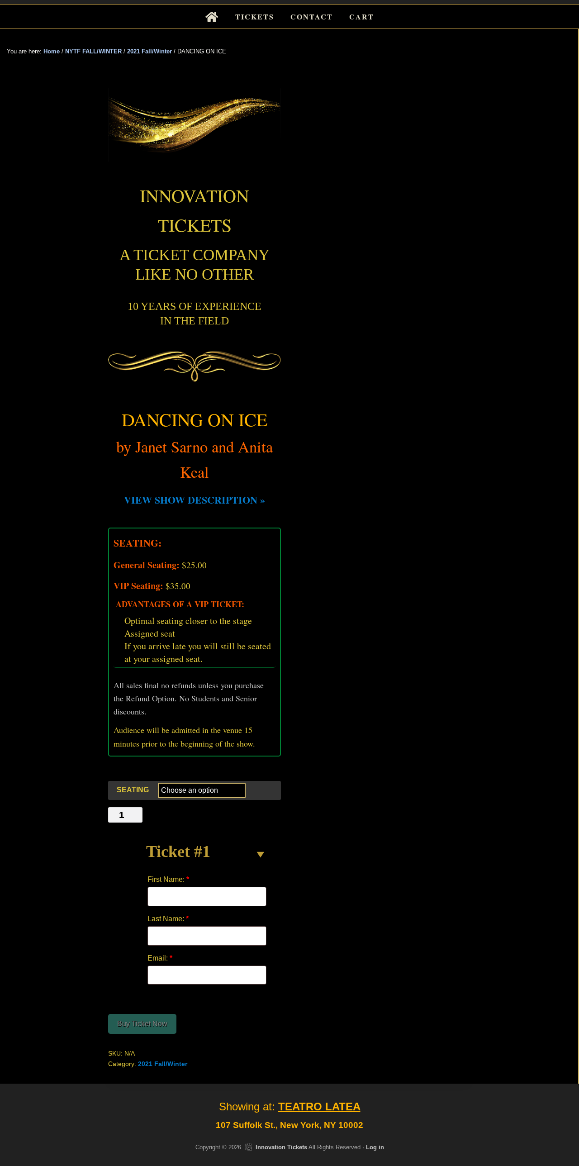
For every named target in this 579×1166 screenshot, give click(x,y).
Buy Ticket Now (142, 1024)
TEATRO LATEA (319, 1106)
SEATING (133, 790)
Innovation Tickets (281, 1147)
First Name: (168, 879)
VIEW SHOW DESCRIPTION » (194, 499)
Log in (375, 1147)
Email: (159, 958)
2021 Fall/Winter (149, 51)
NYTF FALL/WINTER (93, 51)
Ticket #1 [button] (178, 851)
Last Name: (168, 919)
